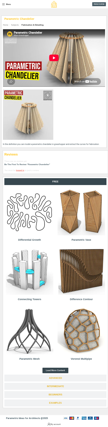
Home (5, 25)
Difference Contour (81, 299)
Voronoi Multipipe (81, 358)
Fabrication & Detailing (33, 25)
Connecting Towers (29, 299)
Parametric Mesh (29, 358)
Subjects (15, 25)
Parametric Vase (81, 239)
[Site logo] (54, 4)
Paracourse (99, 4)
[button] (55, 370)
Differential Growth (29, 239)
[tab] (55, 181)
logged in (20, 170)
